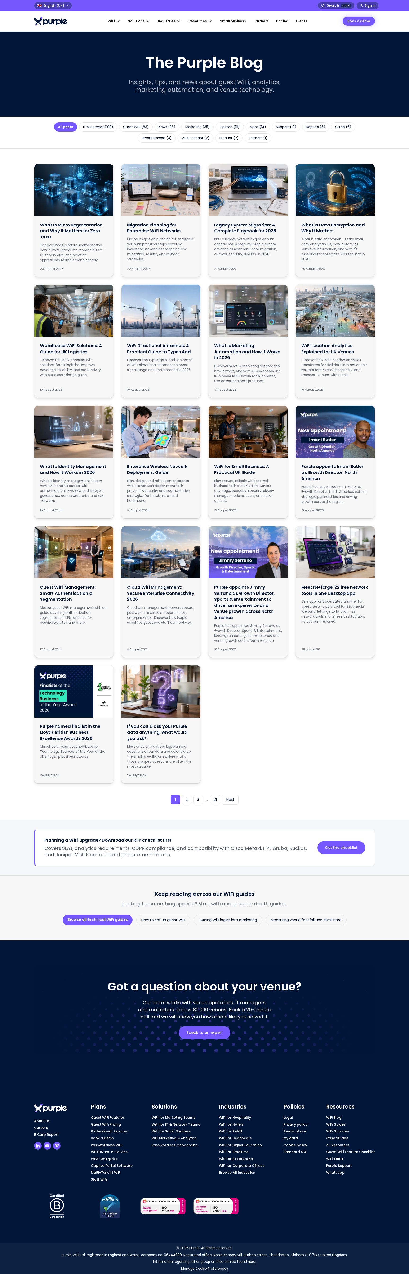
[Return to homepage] (53, 21)
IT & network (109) (98, 126)
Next (230, 799)
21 (215, 799)
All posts (65, 126)
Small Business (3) (157, 138)
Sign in (370, 5)
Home (39, 37)
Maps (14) (258, 126)
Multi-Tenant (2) (195, 138)
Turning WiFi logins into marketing (228, 919)
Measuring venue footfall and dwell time (306, 919)
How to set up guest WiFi (163, 919)
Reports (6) (315, 126)
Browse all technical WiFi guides (97, 919)
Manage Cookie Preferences (204, 1268)
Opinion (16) (230, 126)
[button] (114, 21)
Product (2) (229, 138)
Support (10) (286, 126)
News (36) (167, 126)
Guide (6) (343, 126)
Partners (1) (258, 138)
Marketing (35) (197, 126)
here (251, 1261)
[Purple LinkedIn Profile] (38, 1146)
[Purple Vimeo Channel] (57, 1146)
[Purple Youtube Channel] (47, 1146)
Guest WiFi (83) (136, 126)
